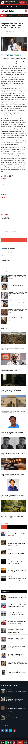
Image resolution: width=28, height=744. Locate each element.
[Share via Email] (8, 742)
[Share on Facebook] (1, 742)
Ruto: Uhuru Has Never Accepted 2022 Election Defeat (16, 534)
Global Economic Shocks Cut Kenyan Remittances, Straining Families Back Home (16, 553)
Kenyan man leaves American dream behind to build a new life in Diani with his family (16, 692)
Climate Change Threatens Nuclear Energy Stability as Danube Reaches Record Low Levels (17, 664)
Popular (10, 526)
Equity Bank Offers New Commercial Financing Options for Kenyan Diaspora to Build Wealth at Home (17, 544)
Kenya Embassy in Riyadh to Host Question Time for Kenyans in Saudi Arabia (13, 412)
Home (2, 19)
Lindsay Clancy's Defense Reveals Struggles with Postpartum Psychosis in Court (12, 517)
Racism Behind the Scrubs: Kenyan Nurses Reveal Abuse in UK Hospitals (12, 496)
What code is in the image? (6, 226)
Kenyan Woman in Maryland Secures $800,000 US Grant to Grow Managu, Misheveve (14, 701)
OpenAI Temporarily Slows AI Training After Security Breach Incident (17, 562)
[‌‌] (7, 7)
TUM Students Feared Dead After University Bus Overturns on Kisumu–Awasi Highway (16, 614)
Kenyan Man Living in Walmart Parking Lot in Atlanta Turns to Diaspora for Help (16, 718)
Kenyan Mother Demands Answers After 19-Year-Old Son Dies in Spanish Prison (13, 454)
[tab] (4, 527)
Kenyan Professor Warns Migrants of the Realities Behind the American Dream (17, 605)
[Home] (7, 11)
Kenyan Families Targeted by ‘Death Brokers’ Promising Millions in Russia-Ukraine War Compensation (16, 631)
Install (22, 2)
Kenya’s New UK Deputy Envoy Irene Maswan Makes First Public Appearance (17, 655)
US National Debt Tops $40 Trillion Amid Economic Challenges (17, 571)
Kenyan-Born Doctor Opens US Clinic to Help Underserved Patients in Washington (11, 370)
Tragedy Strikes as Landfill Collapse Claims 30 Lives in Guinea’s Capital (13, 349)
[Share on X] (4, 742)
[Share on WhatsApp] (6, 742)
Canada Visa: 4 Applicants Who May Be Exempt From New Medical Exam (16, 639)
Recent (4, 526)
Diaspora (6, 19)
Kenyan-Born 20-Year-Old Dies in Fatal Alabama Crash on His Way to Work (12, 433)
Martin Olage (23, 31)
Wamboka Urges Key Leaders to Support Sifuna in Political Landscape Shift (17, 579)
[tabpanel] (14, 554)
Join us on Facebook (7, 255)
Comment (3, 197)
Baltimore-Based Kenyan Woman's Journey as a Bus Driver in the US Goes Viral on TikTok (17, 672)
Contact (25, 742)
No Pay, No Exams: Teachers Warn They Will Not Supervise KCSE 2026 (17, 622)
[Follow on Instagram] (14, 742)
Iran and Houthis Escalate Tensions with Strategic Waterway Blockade (17, 647)
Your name (3, 178)
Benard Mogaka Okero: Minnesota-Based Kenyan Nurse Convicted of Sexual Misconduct (15, 710)
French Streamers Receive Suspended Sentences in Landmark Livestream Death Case (17, 597)
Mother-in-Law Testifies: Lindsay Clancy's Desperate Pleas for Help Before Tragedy (13, 391)
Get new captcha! (1, 222)
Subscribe (20, 742)
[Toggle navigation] (26, 11)
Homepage (3, 194)
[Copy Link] (11, 742)
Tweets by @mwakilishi (6, 586)
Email (2, 184)
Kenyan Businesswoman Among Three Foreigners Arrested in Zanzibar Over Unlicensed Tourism (12, 475)
